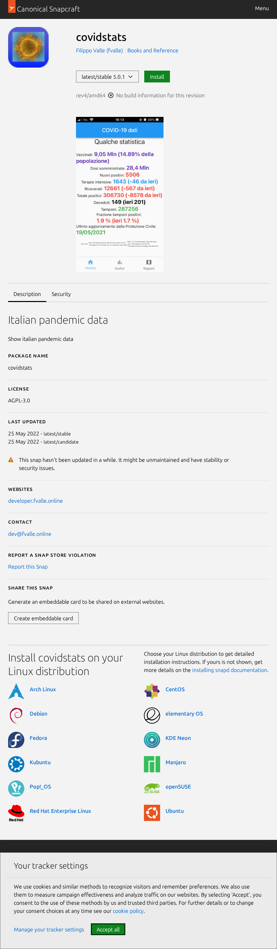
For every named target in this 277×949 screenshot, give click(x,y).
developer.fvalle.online (35, 501)
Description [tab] (27, 294)
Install (157, 77)
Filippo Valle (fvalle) (100, 50)
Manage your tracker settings (49, 929)
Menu (262, 8)
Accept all (108, 929)
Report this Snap (28, 567)
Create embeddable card (43, 618)
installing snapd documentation (229, 670)
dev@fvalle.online (29, 534)
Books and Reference (152, 50)
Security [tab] (61, 294)
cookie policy (128, 911)
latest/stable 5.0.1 (105, 77)
